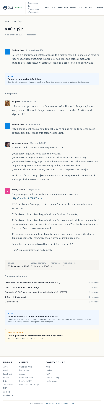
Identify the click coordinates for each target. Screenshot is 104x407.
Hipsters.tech (51, 381)
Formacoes (24, 370)
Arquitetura (8, 395)
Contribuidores (62, 403)
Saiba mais (50, 403)
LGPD (72, 403)
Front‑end (63, 7)
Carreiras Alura (25, 367)
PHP (91, 7)
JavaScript (8, 385)
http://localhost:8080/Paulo (27, 198)
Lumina (49, 370)
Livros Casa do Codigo (29, 385)
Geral (53, 7)
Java (46, 7)
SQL (80, 7)
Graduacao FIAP (26, 377)
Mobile (73, 7)
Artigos (22, 374)
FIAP (48, 374)
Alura (48, 367)
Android (99, 7)
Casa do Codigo (53, 377)
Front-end (7, 374)
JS (86, 7)
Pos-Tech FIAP (25, 381)
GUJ (7, 21)
